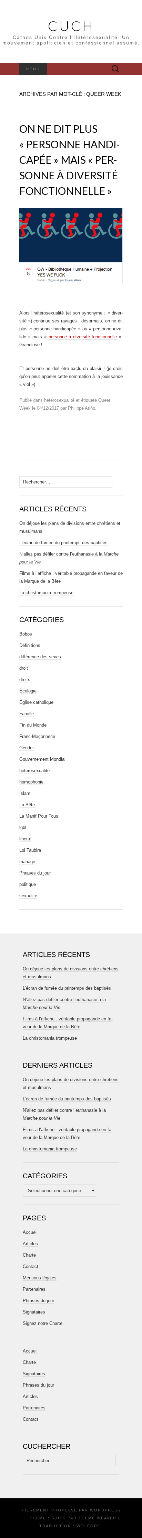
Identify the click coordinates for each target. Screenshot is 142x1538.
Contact (30, 1266)
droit (23, 668)
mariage (27, 861)
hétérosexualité (59, 400)
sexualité (28, 895)
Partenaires (34, 1289)
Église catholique (36, 702)
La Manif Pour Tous (38, 816)
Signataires (34, 1312)
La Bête (27, 804)
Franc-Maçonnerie (37, 736)
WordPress (105, 1510)
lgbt (23, 827)
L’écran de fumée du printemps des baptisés (63, 542)
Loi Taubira (30, 850)
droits (24, 679)
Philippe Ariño (81, 408)
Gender (26, 747)
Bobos (25, 634)
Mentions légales (40, 1277)
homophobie (31, 782)
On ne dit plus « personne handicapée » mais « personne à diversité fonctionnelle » (69, 159)
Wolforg (89, 1526)
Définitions (29, 645)
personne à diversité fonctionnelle (83, 336)
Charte (29, 1255)
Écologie (28, 690)
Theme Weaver (97, 1518)
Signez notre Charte (42, 1323)
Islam (24, 793)
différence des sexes (40, 656)
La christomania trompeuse (46, 592)
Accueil (30, 1232)
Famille (26, 713)
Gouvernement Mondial (42, 759)
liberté (25, 838)
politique (27, 884)
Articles (30, 1243)
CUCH (71, 26)
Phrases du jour (35, 873)
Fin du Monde (33, 725)
